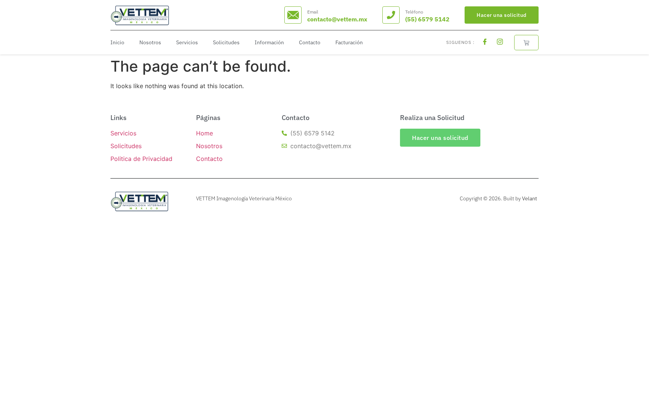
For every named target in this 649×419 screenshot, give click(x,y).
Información (269, 42)
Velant (529, 198)
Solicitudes (226, 42)
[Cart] (526, 42)
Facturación (349, 42)
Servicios (187, 42)
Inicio (117, 42)
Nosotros (150, 42)
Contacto (309, 42)
